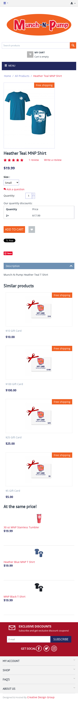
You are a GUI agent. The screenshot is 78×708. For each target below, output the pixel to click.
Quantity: (9, 195)
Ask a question (15, 189)
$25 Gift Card (14, 437)
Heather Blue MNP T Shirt (19, 562)
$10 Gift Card (14, 330)
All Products (22, 76)
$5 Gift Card (13, 490)
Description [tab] (13, 266)
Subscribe (60, 639)
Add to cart (14, 229)
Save (9, 253)
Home (7, 76)
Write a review (52, 160)
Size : (7, 177)
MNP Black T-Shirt (14, 596)
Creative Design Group (41, 697)
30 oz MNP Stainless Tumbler (21, 527)
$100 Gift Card (14, 384)
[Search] (73, 45)
